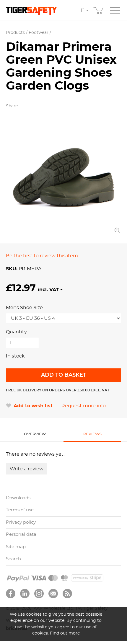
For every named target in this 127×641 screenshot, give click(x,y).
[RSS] (67, 593)
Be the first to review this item (42, 255)
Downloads (18, 498)
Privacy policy (21, 522)
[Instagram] (39, 593)
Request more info (83, 405)
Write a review (26, 469)
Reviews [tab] (92, 434)
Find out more (65, 633)
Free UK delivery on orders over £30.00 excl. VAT (57, 390)
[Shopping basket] (99, 10)
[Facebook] (11, 593)
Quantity (16, 331)
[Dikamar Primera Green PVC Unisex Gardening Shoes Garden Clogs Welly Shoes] (63, 177)
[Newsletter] (53, 593)
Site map (16, 547)
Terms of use (20, 510)
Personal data (21, 534)
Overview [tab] (35, 434)
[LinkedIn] (25, 593)
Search (13, 559)
